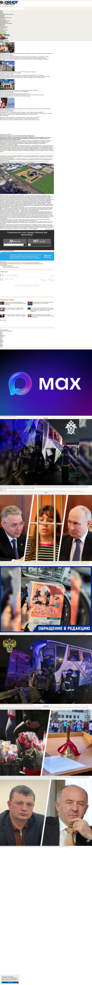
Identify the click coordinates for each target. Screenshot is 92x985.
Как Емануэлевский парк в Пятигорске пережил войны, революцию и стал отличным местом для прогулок (22, 94)
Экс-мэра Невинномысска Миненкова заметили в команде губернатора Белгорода (52, 633)
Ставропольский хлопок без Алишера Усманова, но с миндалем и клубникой (15, 262)
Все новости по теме (4, 55)
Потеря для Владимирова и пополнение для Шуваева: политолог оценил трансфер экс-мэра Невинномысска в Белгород (46, 494)
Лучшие (6, 279)
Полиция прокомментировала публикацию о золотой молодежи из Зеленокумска (62, 777)
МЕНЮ (1, 10)
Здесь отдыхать (3, 78)
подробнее (10, 330)
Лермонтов (5, 267)
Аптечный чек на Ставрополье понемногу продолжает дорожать (12, 565)
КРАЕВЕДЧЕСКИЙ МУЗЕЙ (5, 17)
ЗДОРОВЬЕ (2, 15)
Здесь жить (2, 60)
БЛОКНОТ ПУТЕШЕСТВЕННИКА (7, 14)
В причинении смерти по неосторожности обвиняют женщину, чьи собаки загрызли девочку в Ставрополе (21, 112)
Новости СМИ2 (3, 320)
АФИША (1, 13)
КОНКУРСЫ (2, 16)
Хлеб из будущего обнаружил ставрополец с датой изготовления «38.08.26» (44, 707)
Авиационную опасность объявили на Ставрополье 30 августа (78, 564)
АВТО (1, 12)
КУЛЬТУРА (2, 18)
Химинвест (9, 267)
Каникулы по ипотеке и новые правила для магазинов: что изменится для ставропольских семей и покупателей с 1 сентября (53, 776)
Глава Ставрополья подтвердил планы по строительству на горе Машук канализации (17, 263)
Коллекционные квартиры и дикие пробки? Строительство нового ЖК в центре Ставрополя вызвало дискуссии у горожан (25, 76)
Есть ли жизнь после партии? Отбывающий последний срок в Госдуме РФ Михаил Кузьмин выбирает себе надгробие (24, 59)
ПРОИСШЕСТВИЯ (3, 26)
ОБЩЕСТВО (2, 24)
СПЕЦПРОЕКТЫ (3, 28)
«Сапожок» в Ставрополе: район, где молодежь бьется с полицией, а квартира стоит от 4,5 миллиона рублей (22, 77)
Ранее (11, 279)
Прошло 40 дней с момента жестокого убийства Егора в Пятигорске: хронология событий (18, 114)
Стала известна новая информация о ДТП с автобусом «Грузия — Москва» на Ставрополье (71, 634)
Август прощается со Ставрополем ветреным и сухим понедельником (13, 494)
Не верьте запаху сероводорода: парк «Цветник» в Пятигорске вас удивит (15, 95)
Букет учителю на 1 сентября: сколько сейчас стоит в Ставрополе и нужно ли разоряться (16, 776)
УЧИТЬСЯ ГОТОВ (6, 35)
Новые (1, 279)
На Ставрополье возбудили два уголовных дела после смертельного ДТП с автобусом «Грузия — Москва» (48, 564)
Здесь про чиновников (4, 41)
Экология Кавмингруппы (8, 265)
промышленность (15, 267)
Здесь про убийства (4, 97)
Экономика (2, 134)
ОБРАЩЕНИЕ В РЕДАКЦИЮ (6, 23)
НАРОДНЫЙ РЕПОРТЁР (5, 21)
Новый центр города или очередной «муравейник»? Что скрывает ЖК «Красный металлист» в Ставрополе (22, 75)
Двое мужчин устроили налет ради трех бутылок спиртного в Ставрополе (23, 488)
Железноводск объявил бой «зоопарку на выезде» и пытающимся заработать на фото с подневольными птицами (44, 487)
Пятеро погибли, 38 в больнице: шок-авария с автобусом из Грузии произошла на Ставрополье (17, 704)
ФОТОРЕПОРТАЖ (3, 30)
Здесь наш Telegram (4, 115)
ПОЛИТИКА (2, 25)
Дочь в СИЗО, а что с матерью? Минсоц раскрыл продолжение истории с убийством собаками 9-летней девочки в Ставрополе (26, 113)
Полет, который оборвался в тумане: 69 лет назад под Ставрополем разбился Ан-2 (56, 846)
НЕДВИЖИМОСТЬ (4, 22)
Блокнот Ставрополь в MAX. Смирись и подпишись (8, 416)
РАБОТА (7, 34)
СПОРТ (1, 29)
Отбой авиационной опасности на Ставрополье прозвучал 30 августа (17, 564)
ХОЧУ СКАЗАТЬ (3, 32)
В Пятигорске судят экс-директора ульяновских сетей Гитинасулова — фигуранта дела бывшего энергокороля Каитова (21, 846)
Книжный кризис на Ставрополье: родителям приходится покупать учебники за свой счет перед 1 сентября (19, 633)
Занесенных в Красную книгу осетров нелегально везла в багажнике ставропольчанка (33, 777)
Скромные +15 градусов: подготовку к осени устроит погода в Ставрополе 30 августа (16, 707)
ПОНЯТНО (10, 982)
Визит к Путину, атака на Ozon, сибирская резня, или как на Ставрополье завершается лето (17, 561)
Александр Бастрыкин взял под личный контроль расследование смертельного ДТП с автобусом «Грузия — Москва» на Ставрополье (32, 634)
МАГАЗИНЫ (6, 40)
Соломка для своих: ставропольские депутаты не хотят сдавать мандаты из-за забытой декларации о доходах (23, 57)
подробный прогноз (4, 330)
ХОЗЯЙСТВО (2, 31)
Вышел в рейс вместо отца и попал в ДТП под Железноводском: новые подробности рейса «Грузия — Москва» (52, 561)
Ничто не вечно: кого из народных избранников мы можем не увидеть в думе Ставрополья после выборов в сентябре (24, 56)
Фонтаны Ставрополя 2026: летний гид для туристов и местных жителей (15, 93)
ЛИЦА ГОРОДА (3, 20)
